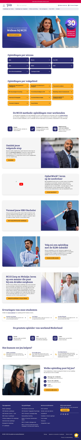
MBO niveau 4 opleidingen (8, 416)
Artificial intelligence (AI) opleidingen (10, 418)
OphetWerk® (44, 413)
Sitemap (45, 434)
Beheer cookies (69, 434)
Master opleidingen (6, 408)
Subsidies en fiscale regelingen (48, 416)
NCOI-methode (44, 408)
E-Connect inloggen (74, 5)
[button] (76, 435)
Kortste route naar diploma (47, 411)
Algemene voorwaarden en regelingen (56, 434)
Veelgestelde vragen (45, 423)
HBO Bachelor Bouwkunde (28, 408)
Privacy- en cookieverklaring (67, 437)
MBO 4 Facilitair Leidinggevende (29, 422)
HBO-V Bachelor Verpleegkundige (29, 413)
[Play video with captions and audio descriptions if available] (21, 184)
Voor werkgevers (43, 9)
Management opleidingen (8, 423)
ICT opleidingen (5, 425)
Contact (58, 9)
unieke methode (64, 115)
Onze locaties (44, 418)
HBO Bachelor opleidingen (8, 411)
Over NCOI (51, 9)
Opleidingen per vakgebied (21, 9)
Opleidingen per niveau (8, 9)
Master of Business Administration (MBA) (29, 419)
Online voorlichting (33, 9)
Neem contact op (63, 5)
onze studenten (11, 312)
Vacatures (43, 420)
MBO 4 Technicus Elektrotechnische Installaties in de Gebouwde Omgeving (30, 425)
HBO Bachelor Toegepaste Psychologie (30, 411)
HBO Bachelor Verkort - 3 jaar (9, 413)
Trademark (76, 437)
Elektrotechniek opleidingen (8, 420)
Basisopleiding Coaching (27, 416)
